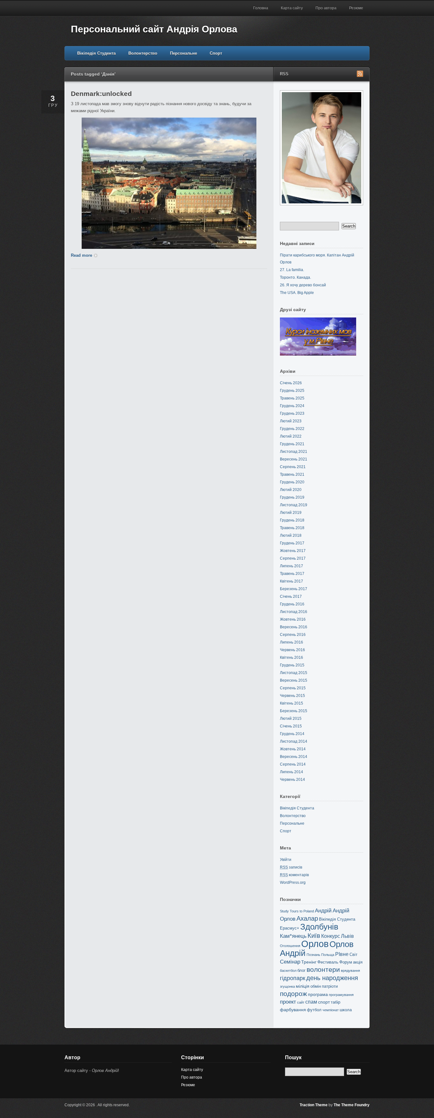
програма (318, 994)
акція (358, 962)
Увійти (285, 859)
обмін (315, 986)
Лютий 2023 (291, 421)
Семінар (290, 962)
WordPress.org (293, 882)
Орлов (315, 943)
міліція (302, 986)
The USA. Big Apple (297, 292)
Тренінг (308, 962)
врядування (350, 970)
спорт (324, 1002)
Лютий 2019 (291, 512)
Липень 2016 (291, 642)
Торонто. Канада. (295, 277)
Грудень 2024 (292, 406)
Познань (313, 955)
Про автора (325, 8)
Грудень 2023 (292, 413)
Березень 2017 (293, 589)
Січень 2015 (291, 726)
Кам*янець (293, 936)
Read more (81, 255)
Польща (327, 955)
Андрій (323, 911)
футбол (314, 1009)
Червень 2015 (292, 695)
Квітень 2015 (291, 703)
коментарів (294, 875)
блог (301, 970)
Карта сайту (292, 8)
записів (291, 867)
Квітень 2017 (291, 581)
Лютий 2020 (291, 489)
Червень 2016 (292, 650)
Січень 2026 (291, 383)
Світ (353, 954)
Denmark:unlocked (101, 93)
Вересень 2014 (293, 756)
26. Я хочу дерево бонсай (303, 285)
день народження (332, 977)
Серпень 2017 (293, 558)
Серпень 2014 (293, 764)
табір (335, 1002)
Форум (345, 962)
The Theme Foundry (352, 1105)
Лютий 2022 (291, 436)
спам (311, 1002)
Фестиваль (327, 962)
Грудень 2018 (292, 520)
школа (346, 1009)
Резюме (356, 8)
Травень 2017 (292, 573)
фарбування (293, 1009)
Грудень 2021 (292, 444)
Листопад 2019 (293, 505)
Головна (260, 8)
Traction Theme (314, 1105)
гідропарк (292, 978)
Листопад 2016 (293, 612)
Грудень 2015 (292, 665)
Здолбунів (319, 926)
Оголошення (290, 946)
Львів (347, 936)
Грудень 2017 (292, 543)
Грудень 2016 (292, 604)
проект (288, 1002)
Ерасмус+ (289, 928)
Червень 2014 (292, 779)
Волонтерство (142, 53)
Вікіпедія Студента (96, 53)
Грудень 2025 (292, 390)
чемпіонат (330, 1010)
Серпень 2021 (293, 467)
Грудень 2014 (292, 734)
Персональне (183, 53)
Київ (314, 935)
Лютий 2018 (291, 535)
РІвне (342, 954)
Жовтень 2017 (293, 551)
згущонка (287, 986)
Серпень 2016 (293, 634)
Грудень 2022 (292, 428)
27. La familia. (292, 270)
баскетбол (288, 970)
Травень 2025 (292, 398)
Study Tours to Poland (297, 911)
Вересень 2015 (293, 680)
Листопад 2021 (293, 451)
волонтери (323, 969)
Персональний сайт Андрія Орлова (154, 29)
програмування (341, 995)
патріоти (330, 986)
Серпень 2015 (293, 688)
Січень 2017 (291, 596)
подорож (293, 993)
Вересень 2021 (293, 459)
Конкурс (330, 936)
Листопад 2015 (293, 673)
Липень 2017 (291, 566)
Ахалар (307, 918)
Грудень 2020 (292, 482)
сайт (300, 1002)
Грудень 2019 (292, 497)
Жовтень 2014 (293, 749)
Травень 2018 (292, 528)
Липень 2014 (291, 772)
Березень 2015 (293, 711)
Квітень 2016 (291, 657)
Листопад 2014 (293, 741)
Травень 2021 (292, 474)
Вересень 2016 (293, 627)
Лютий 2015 (291, 718)
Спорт (216, 53)
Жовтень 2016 (293, 619)
